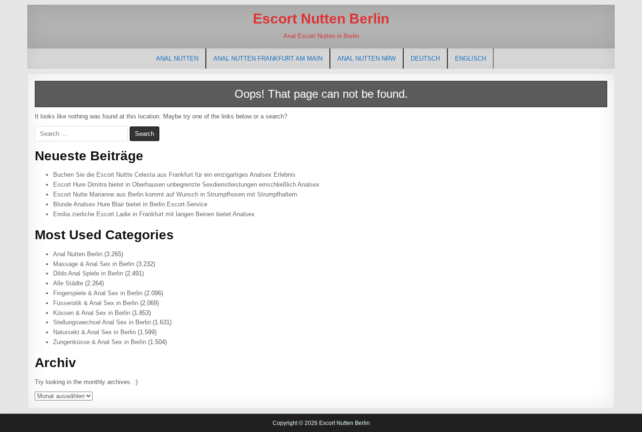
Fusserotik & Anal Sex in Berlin (95, 302)
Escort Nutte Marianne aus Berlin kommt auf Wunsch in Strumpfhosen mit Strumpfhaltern (175, 194)
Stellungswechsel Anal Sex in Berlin (102, 322)
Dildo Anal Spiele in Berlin (88, 273)
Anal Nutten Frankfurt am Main (267, 58)
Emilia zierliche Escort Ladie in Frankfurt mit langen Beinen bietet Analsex (154, 214)
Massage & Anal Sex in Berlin (93, 263)
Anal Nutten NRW (366, 58)
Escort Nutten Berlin (321, 18)
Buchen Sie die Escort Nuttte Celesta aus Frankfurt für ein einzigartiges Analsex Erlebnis (174, 174)
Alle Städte (68, 283)
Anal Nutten (177, 58)
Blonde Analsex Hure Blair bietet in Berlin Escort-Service (130, 204)
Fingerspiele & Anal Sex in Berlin (97, 293)
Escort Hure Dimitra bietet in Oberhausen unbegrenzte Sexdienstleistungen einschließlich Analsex (186, 184)
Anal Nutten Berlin (77, 254)
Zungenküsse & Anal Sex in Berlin (99, 342)
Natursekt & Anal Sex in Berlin (94, 332)
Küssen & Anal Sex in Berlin (91, 312)
